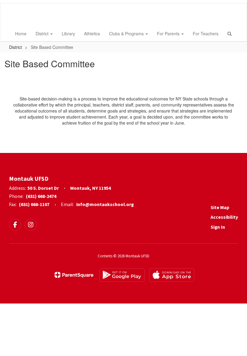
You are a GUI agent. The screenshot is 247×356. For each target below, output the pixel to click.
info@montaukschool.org (105, 204)
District (43, 33)
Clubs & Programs (127, 33)
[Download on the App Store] (171, 275)
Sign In (218, 227)
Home (21, 33)
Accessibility (224, 217)
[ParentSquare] (74, 274)
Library (68, 33)
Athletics (92, 33)
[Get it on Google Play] (122, 275)
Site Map (220, 207)
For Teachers (205, 33)
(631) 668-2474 (41, 196)
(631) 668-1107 (34, 204)
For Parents (169, 33)
